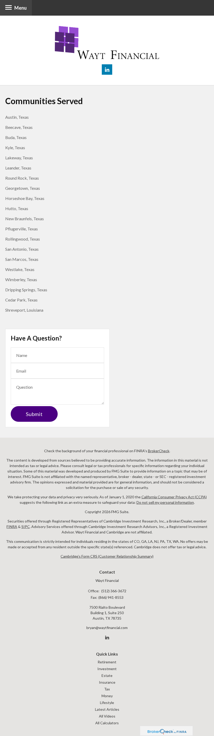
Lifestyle (107, 702)
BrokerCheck (158, 451)
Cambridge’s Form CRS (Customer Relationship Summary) (107, 556)
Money (107, 696)
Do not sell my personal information (165, 502)
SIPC (25, 526)
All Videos (107, 716)
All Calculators (107, 723)
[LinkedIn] (107, 637)
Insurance (107, 682)
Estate (107, 675)
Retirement (107, 662)
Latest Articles (107, 709)
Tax (107, 689)
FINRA (12, 526)
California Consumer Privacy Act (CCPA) (174, 497)
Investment (107, 668)
